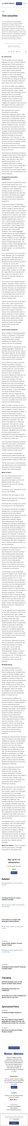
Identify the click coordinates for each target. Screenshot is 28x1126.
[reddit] (16, 51)
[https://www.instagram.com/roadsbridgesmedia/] (12, 1099)
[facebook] (9, 51)
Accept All (14, 1123)
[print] (25, 51)
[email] (19, 51)
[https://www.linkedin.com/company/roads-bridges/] (14, 1099)
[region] (14, 1120)
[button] (3, 4)
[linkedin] (11, 51)
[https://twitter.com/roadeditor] (16, 1099)
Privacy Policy (16, 1119)
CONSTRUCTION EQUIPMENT (14, 1106)
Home (3, 11)
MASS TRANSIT (14, 1108)
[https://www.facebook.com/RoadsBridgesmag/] (11, 1099)
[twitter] (14, 51)
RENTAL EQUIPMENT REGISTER (14, 1109)
